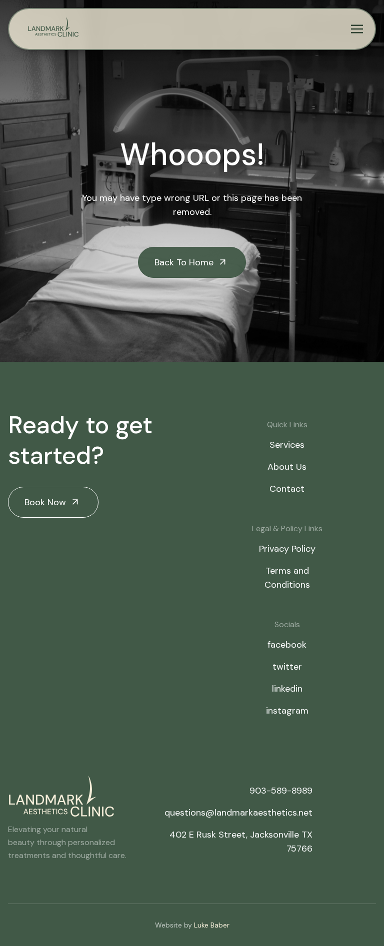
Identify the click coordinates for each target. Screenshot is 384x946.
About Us (287, 467)
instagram (287, 711)
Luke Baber (212, 925)
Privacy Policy (287, 549)
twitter (287, 667)
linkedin (287, 689)
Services (287, 445)
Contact (287, 489)
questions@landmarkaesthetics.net (238, 813)
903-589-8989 (281, 791)
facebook (287, 645)
